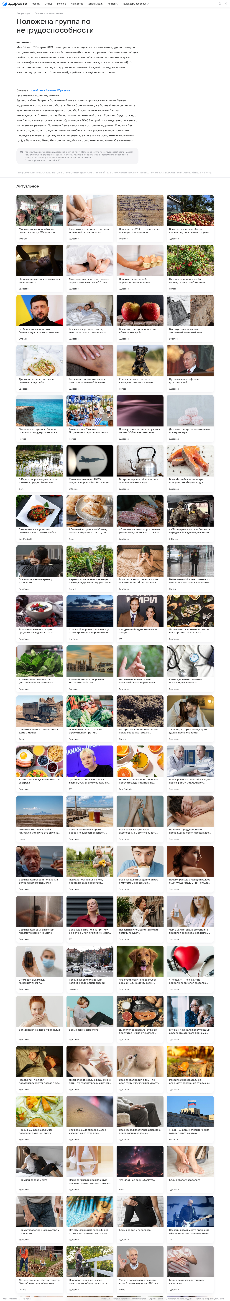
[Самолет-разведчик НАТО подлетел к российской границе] (89, 468)
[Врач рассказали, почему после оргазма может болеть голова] (140, 568)
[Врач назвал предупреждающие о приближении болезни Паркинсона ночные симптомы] (140, 1119)
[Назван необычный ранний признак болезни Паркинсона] (140, 668)
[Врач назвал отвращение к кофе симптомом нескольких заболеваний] (140, 869)
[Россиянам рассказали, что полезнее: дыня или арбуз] (39, 1119)
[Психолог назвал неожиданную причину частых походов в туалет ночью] (89, 1169)
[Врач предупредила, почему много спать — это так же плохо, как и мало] (89, 318)
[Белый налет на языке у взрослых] (39, 1019)
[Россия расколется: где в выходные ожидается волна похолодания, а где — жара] (140, 368)
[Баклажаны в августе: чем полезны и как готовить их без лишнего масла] (39, 518)
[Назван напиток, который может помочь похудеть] (140, 919)
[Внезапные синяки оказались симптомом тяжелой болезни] (89, 368)
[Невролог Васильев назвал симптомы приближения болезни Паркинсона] (89, 1269)
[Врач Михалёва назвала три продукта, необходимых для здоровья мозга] (190, 468)
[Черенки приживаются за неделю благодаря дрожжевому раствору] (89, 568)
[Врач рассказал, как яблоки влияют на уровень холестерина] (190, 218)
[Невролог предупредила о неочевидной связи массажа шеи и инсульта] (190, 819)
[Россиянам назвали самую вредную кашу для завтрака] (39, 618)
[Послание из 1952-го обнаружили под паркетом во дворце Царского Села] (140, 218)
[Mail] (5, 4)
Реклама (27, 1299)
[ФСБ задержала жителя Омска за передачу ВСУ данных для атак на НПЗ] (190, 518)
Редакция (105, 1299)
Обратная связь (156, 1299)
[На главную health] (17, 4)
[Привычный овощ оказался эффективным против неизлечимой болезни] (89, 718)
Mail (5, 1299)
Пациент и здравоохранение (49, 13)
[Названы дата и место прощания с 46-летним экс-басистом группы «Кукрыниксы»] (190, 1219)
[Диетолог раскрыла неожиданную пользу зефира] (190, 418)
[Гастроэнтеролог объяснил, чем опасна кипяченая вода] (140, 468)
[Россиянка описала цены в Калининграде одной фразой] (89, 969)
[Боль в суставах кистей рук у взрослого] (190, 1269)
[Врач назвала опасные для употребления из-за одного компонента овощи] (39, 668)
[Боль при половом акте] (39, 1169)
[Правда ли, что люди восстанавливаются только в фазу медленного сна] (39, 1069)
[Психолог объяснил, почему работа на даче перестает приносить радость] (89, 869)
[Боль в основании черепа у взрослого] (39, 568)
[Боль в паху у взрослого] (89, 1019)
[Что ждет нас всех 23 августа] (140, 1169)
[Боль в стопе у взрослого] (190, 1169)
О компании (14, 1299)
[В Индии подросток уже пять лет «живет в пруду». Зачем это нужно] (39, 468)
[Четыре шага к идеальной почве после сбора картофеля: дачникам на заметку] (140, 718)
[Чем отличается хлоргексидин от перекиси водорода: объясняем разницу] (190, 919)
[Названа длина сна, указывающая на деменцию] (39, 268)
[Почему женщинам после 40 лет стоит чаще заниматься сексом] (89, 1219)
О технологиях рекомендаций (179, 1299)
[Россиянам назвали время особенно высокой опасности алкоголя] (89, 819)
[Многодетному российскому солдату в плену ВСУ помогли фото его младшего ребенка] (39, 218)
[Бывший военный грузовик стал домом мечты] (39, 718)
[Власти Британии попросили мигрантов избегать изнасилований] (89, 668)
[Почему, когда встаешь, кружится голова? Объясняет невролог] (140, 418)
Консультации (23, 13)
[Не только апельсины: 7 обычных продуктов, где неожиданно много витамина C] (140, 769)
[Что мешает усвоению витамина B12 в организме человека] (190, 618)
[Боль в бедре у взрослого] (140, 1219)
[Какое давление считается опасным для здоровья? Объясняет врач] (190, 668)
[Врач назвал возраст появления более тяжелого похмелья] (39, 869)
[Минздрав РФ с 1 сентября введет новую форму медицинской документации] (190, 769)
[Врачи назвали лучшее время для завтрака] (39, 769)
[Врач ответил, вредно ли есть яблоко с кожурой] (140, 318)
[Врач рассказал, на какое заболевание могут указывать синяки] (140, 819)
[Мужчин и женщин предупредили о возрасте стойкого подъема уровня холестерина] (190, 1019)
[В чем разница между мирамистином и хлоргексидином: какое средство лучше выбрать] (39, 969)
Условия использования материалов (129, 1299)
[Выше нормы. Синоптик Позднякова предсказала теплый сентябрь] (89, 418)
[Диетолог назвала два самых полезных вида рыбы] (39, 368)
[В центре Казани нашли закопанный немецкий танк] (190, 318)
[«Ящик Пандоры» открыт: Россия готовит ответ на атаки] (190, 1119)
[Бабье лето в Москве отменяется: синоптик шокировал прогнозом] (190, 568)
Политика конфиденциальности (210, 1299)
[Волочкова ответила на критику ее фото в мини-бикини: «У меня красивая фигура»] (89, 919)
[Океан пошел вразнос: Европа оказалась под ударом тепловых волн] (39, 418)
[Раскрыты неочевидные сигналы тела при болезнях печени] (89, 218)
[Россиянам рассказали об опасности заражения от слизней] (190, 1069)
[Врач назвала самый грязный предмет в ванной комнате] (39, 919)
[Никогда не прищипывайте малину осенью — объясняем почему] (190, 268)
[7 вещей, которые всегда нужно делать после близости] (190, 718)
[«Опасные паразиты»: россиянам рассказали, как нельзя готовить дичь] (140, 518)
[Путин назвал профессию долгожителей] (190, 368)
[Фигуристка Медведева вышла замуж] (140, 618)
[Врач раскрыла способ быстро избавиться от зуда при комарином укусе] (89, 1119)
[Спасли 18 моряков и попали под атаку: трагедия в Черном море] (89, 618)
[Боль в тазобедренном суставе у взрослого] (39, 1219)
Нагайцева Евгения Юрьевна (50, 90)
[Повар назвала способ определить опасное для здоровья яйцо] (140, 268)
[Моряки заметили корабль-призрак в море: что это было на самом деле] (39, 819)
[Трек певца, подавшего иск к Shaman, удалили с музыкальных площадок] (89, 769)
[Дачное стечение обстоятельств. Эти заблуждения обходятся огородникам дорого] (39, 1269)
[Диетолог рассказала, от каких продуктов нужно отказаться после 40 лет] (140, 1019)
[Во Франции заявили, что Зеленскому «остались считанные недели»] (39, 318)
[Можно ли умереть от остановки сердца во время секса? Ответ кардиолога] (89, 268)
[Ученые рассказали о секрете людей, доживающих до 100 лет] (140, 1269)
